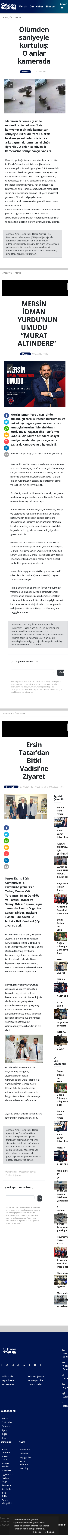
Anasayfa (7, 17)
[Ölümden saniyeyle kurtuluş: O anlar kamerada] (34, 95)
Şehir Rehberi (5, 1495)
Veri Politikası (8, 1384)
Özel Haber (36, 6)
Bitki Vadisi (12, 934)
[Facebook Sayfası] (3, 1365)
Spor (4, 1438)
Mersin (23, 6)
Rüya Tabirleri (24, 1463)
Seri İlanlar (7, 1489)
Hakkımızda (7, 1376)
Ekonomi (51, 6)
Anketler (24, 1453)
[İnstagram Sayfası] (14, 1365)
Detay (37, 1531)
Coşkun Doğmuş (14, 950)
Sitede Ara (25, 1449)
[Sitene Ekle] (42, 1365)
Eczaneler (6, 1470)
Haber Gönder (35, 1384)
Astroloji (24, 1468)
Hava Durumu (6, 1451)
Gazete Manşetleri (7, 1502)
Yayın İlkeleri (8, 1380)
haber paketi (6, 1527)
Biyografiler (25, 1457)
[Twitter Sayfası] (8, 1365)
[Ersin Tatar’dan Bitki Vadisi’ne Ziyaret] (25, 806)
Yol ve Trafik (5, 1458)
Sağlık (4, 1434)
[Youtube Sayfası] (19, 1365)
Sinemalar (6, 1485)
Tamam (50, 1531)
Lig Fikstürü (7, 1474)
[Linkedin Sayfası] (25, 1365)
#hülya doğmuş (13, 1174)
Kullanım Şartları (36, 1376)
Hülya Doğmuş (29, 942)
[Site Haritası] (36, 1365)
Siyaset (5, 1430)
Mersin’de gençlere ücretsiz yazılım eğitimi (62, 1280)
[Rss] (31, 1365)
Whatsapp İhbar (35, 1380)
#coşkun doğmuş (28, 1171)
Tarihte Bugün (5, 1480)
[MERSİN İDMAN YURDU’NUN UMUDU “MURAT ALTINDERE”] (34, 383)
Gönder (61, 672)
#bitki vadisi (11, 1171)
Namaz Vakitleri (5, 1465)
